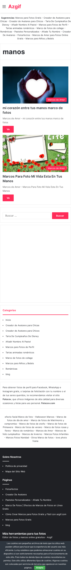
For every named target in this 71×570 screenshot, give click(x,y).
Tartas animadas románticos (20, 28)
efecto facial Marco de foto (19, 416)
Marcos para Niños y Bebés (40, 38)
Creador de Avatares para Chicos (26, 21)
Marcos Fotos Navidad (17, 437)
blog (8, 374)
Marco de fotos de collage (50, 28)
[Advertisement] (35, 263)
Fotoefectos (24, 35)
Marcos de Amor (44, 430)
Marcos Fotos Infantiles (56, 434)
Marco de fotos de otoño (32, 423)
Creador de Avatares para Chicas (22, 325)
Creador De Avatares (16, 494)
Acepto (39, 567)
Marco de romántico (23, 430)
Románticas (6, 31)
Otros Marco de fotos (42, 437)
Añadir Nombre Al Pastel (23, 24)
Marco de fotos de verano (28, 427)
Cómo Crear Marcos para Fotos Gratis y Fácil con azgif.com (35, 514)
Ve (8, 129)
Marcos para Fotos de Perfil (53, 24)
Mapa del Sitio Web (15, 471)
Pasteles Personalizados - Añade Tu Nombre (37, 31)
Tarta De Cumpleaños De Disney (22, 336)
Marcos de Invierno (32, 434)
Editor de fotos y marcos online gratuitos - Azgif (27, 537)
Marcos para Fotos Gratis (28, 17)
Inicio (8, 320)
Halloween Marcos (44, 416)
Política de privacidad (16, 466)
